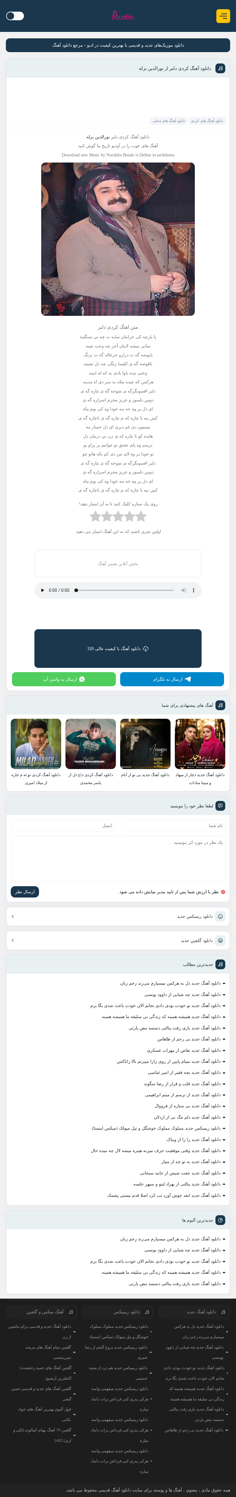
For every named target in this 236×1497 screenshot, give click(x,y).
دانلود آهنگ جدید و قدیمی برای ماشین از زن (39, 1331)
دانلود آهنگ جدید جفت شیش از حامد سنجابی (180, 1173)
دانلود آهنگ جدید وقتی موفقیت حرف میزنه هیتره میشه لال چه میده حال (156, 1150)
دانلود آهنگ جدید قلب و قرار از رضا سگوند (182, 1084)
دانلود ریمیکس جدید (195, 916)
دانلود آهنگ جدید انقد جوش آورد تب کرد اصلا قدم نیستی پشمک (164, 1195)
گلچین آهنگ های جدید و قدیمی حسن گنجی (41, 1393)
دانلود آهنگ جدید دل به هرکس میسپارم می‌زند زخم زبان (170, 983)
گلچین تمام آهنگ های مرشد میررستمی (48, 1352)
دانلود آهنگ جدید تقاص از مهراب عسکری (184, 1050)
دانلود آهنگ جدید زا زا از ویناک (194, 1139)
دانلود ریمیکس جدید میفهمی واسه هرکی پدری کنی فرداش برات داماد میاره (119, 1399)
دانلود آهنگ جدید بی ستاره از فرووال (188, 1106)
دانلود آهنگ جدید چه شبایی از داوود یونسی (182, 994)
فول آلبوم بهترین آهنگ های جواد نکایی (44, 1414)
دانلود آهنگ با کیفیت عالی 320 (113, 648)
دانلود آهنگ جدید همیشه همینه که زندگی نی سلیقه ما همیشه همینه (161, 1016)
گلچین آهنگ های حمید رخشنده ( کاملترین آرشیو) (45, 1372)
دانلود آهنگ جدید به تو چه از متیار (191, 1161)
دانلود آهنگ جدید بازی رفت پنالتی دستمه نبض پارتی (175, 1028)
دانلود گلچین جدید (197, 940)
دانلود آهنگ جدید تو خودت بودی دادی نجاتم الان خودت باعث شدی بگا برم (155, 1005)
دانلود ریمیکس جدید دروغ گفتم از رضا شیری (116, 1352)
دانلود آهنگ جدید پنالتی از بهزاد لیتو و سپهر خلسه (177, 1184)
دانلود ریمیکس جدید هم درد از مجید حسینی (118, 1372)
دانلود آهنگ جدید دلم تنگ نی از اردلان (187, 1117)
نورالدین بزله (98, 137)
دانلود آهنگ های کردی (207, 121)
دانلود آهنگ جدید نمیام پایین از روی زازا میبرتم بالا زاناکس (169, 1061)
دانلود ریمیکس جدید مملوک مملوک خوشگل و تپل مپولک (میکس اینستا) (156, 1128)
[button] (223, 16)
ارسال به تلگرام (168, 679)
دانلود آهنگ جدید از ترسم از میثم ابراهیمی (183, 1095)
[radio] (141, 518)
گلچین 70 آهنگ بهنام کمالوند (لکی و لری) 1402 (42, 1435)
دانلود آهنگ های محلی (168, 121)
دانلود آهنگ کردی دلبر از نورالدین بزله (175, 68)
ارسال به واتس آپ (60, 679)
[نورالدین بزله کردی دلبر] (118, 317)
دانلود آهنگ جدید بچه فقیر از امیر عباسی (184, 1072)
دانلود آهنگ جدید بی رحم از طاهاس (189, 1039)
